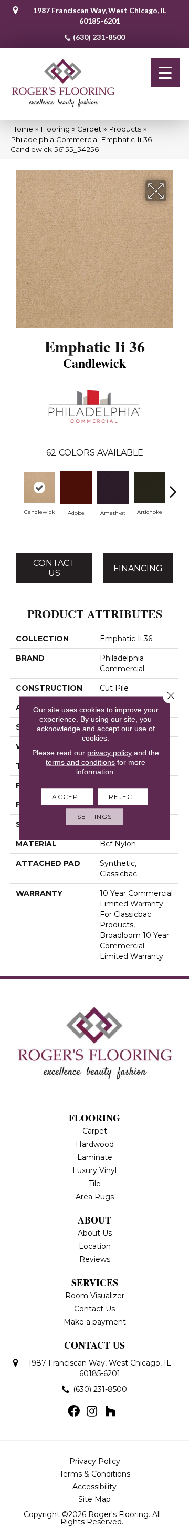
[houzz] (110, 1412)
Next (173, 486)
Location (95, 1246)
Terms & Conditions (94, 1474)
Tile (95, 1183)
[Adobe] (76, 487)
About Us (95, 1233)
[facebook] (74, 1412)
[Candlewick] (39, 487)
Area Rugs (95, 1196)
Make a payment (95, 1322)
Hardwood (95, 1144)
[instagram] (92, 1412)
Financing (138, 568)
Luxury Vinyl (94, 1170)
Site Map (94, 1499)
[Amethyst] (112, 487)
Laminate (94, 1157)
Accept (67, 797)
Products (125, 129)
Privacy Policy (94, 1461)
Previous (16, 486)
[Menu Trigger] (165, 72)
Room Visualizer (94, 1295)
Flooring (55, 129)
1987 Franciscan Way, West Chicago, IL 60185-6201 (99, 15)
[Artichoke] (149, 487)
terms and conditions (80, 762)
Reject (123, 797)
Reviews (94, 1259)
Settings (94, 817)
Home (21, 129)
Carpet (89, 129)
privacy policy (109, 753)
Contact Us (54, 568)
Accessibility (94, 1486)
